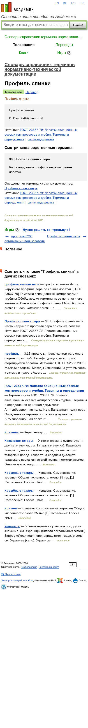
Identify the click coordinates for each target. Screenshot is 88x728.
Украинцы (12, 526)
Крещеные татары (19, 472)
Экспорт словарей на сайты (17, 580)
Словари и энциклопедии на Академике (38, 16)
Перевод (31, 92)
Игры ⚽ (64, 53)
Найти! (78, 25)
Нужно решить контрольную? (46, 229)
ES (73, 3)
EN (57, 3)
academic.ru (17, 7)
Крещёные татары (19, 490)
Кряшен (11, 508)
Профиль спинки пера (21, 188)
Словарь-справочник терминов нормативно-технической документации (44, 37)
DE (65, 3)
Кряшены (12, 432)
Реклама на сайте (49, 567)
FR (81, 3)
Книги (23, 53)
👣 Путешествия (11, 574)
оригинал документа (41, 139)
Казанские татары (19, 440)
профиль (12, 353)
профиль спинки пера (22, 284)
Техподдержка (29, 567)
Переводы (64, 45)
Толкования (24, 45)
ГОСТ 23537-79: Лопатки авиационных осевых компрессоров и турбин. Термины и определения (41, 134)
